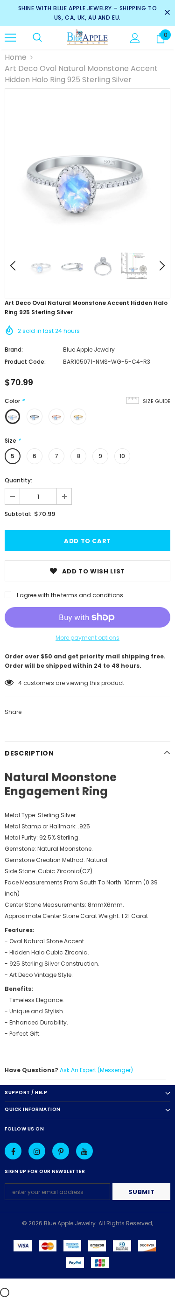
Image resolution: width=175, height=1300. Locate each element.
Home (16, 57)
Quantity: (18, 480)
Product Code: (25, 362)
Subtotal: (18, 514)
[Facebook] (13, 1151)
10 (122, 456)
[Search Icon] (37, 37)
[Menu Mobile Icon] (10, 37)
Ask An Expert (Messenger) (96, 1070)
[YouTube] (84, 1151)
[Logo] (87, 37)
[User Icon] (135, 38)
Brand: (14, 349)
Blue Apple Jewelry (89, 349)
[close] (167, 13)
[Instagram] (36, 1151)
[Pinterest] (60, 1151)
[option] (87, 171)
